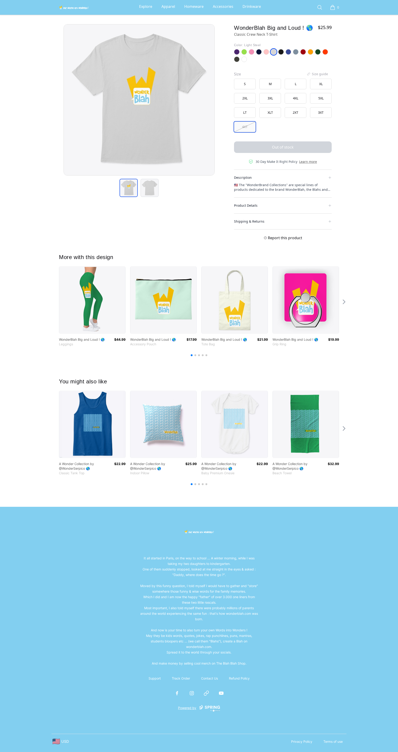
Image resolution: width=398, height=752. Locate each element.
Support (155, 678)
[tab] (128, 188)
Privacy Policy (301, 741)
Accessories (223, 6)
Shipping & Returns (249, 221)
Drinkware (252, 6)
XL (321, 84)
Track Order (181, 678)
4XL (295, 98)
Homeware (194, 6)
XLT (270, 112)
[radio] (245, 84)
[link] (92, 300)
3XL (270, 98)
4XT (245, 127)
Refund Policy (239, 678)
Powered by (187, 708)
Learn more (308, 161)
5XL (321, 98)
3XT (321, 112)
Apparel (168, 6)
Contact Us (209, 678)
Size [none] (237, 74)
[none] (317, 74)
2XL (245, 98)
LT (245, 112)
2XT (295, 112)
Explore (145, 6)
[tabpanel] (139, 100)
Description (243, 177)
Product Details (246, 205)
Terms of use (333, 741)
